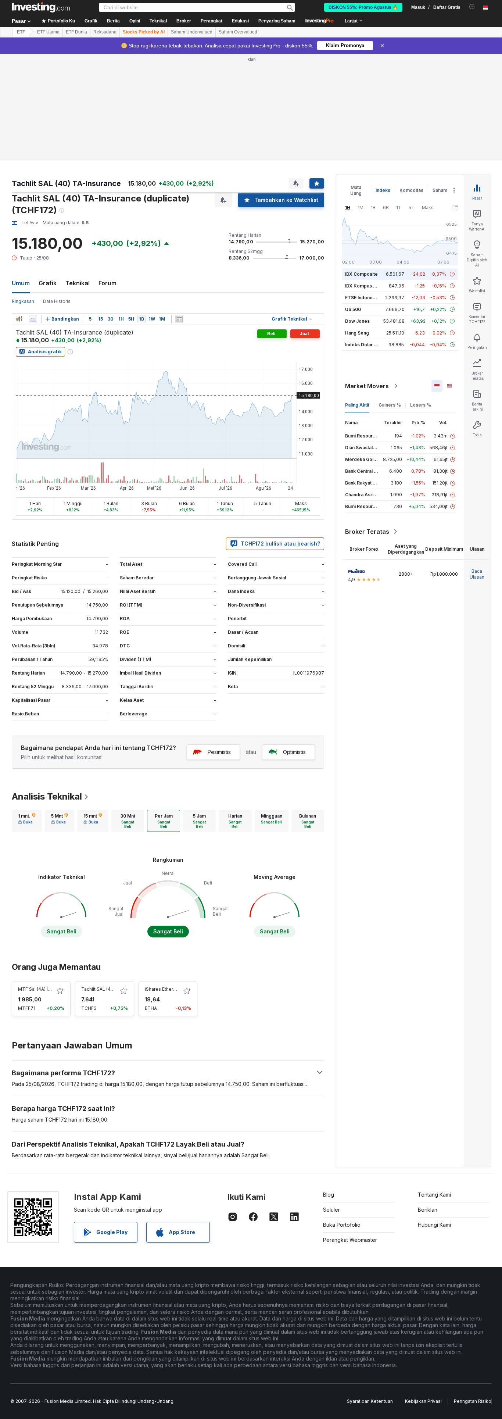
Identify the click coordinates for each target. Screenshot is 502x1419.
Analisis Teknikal (47, 796)
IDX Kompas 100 (363, 286)
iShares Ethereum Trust (170, 989)
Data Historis (57, 301)
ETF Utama (48, 32)
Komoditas (411, 190)
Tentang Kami (434, 1194)
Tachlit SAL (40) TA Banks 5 (110, 989)
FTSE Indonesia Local (368, 297)
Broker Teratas (367, 531)
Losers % (420, 405)
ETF (21, 32)
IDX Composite (361, 274)
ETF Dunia (76, 32)
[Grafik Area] (33, 319)
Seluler (331, 1210)
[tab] (27, 821)
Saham (440, 190)
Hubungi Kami (434, 1225)
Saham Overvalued (238, 32)
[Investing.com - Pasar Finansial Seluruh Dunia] (41, 7)
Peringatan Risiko (472, 1401)
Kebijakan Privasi (423, 1401)
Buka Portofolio (342, 1225)
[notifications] (472, 6)
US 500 (353, 309)
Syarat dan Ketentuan (370, 1401)
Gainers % (390, 405)
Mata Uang (356, 190)
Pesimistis (219, 752)
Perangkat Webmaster (350, 1240)
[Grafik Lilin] (19, 319)
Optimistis (294, 752)
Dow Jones (357, 321)
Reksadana (104, 32)
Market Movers (367, 386)
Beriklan (427, 1210)
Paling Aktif (357, 405)
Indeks (383, 190)
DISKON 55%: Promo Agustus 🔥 (363, 7)
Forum (107, 283)
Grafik (48, 283)
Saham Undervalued (191, 32)
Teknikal (77, 283)
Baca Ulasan (477, 574)
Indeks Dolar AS (362, 344)
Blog (328, 1194)
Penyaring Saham (276, 21)
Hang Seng (357, 333)
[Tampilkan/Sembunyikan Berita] (179, 319)
